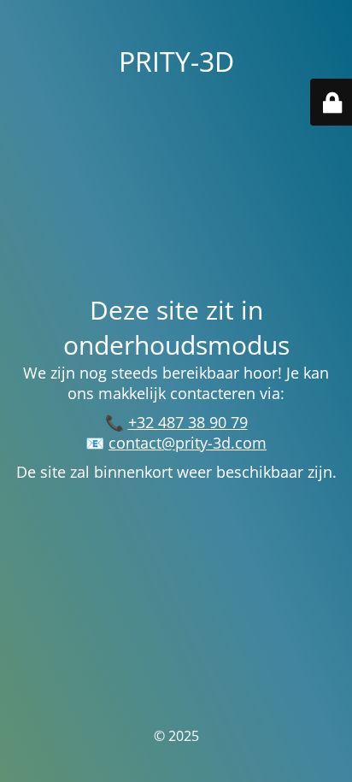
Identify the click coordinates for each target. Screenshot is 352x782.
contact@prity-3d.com (188, 442)
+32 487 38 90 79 (188, 422)
